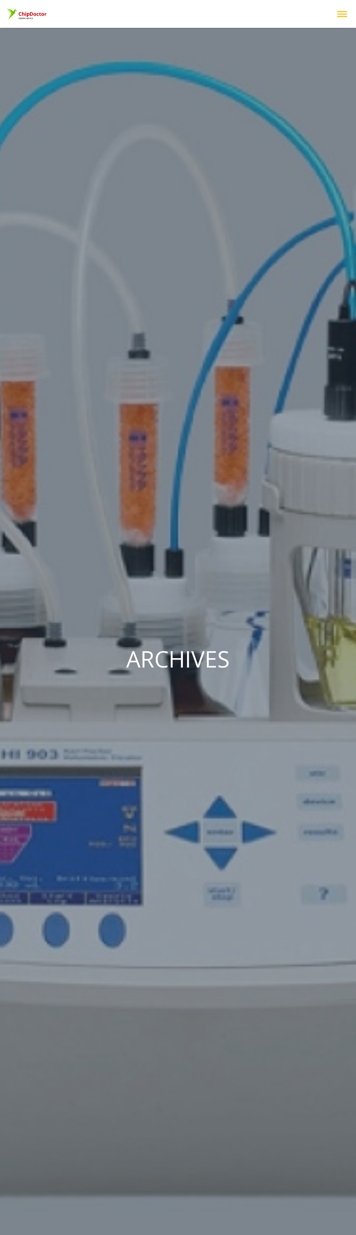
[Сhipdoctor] (27, 13)
